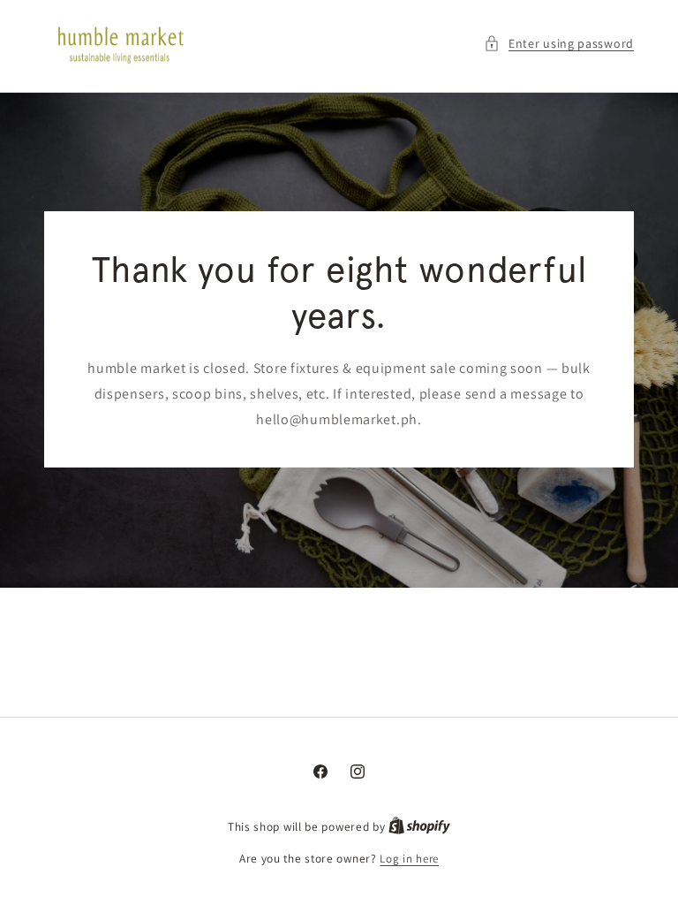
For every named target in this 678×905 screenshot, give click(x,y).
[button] (559, 44)
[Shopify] (419, 826)
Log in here (409, 858)
